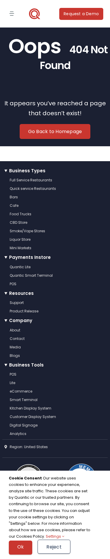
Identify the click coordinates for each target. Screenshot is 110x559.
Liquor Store (20, 239)
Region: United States (27, 446)
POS (13, 283)
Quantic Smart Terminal (31, 275)
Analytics (18, 433)
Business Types (27, 171)
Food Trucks (20, 213)
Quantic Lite (20, 266)
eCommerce (21, 391)
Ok (20, 546)
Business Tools (26, 365)
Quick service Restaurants (33, 188)
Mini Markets (20, 247)
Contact (17, 338)
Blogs (15, 355)
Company (20, 320)
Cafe (14, 205)
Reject (53, 546)
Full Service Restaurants (31, 180)
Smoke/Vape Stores (27, 230)
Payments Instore (30, 257)
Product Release (24, 311)
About (15, 330)
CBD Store (18, 222)
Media (15, 347)
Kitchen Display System (30, 408)
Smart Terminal (24, 399)
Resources (21, 293)
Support (17, 302)
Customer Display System (33, 416)
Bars (14, 197)
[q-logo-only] (34, 13)
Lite (12, 382)
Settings (54, 536)
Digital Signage (24, 425)
